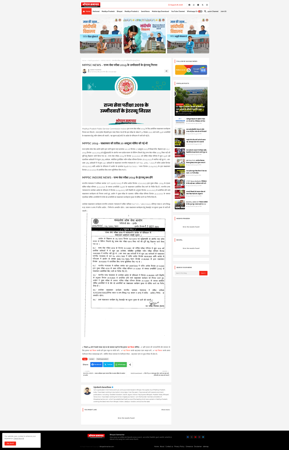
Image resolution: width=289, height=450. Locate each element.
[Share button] (130, 364)
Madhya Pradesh (108, 11)
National (96, 11)
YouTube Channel (178, 11)
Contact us (169, 446)
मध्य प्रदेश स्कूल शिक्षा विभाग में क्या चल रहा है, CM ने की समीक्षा (196, 172)
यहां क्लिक (130, 347)
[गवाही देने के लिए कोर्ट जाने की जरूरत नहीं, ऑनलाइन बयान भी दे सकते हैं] (180, 142)
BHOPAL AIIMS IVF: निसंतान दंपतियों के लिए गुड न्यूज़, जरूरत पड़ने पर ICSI (196, 203)
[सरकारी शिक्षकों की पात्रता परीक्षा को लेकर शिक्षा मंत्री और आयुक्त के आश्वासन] (180, 194)
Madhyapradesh (93, 60)
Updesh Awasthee (102, 387)
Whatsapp (122, 364)
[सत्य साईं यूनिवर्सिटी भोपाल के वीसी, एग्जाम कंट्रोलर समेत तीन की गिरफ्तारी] (180, 132)
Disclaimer (198, 446)
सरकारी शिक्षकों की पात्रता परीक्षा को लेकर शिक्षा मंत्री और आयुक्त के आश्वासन (195, 193)
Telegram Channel (211, 11)
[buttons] (189, 5)
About (162, 446)
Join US (223, 11)
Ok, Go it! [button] (10, 443)
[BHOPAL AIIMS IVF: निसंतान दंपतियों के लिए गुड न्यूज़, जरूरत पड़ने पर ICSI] (180, 204)
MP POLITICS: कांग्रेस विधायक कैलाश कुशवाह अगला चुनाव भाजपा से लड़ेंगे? (195, 162)
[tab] (87, 11)
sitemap (206, 446)
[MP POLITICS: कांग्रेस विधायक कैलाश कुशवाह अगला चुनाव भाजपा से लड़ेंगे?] (180, 163)
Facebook (97, 364)
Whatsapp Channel (194, 11)
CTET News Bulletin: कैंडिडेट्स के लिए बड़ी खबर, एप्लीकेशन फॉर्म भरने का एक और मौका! (196, 183)
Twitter (110, 364)
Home (88, 11)
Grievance (189, 446)
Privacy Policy (179, 446)
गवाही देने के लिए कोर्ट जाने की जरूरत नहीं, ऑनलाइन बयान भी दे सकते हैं (196, 141)
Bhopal (119, 11)
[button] (200, 11)
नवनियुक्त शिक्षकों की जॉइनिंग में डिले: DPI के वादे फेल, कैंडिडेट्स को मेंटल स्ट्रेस (195, 121)
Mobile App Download (160, 11)
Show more (165, 410)
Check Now (17, 438)
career (92, 359)
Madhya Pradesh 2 (132, 11)
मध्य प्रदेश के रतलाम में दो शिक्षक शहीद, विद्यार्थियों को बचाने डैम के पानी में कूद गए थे (196, 152)
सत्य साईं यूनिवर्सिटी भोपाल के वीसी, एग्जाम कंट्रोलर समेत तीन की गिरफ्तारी (196, 130)
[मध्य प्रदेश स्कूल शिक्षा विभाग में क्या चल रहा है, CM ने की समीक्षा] (180, 173)
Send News (145, 11)
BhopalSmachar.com (107, 446)
